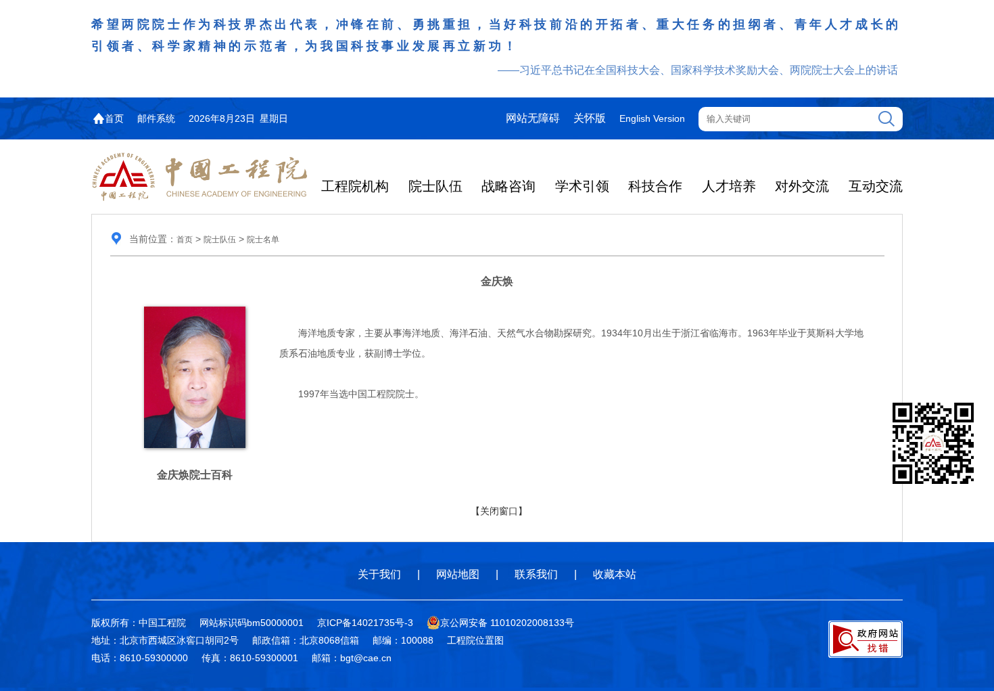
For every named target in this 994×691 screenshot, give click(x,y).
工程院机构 (355, 186)
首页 (114, 118)
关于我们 (379, 574)
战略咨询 (508, 186)
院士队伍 (435, 186)
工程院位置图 (475, 640)
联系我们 (536, 574)
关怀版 (589, 118)
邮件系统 (156, 118)
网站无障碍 (533, 118)
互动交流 (876, 186)
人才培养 (729, 186)
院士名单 (263, 239)
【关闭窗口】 (499, 511)
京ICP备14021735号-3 (365, 622)
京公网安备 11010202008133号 (507, 622)
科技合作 (655, 186)
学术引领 (582, 186)
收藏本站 (614, 574)
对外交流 (802, 186)
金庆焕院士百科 (195, 475)
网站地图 (457, 574)
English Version (652, 118)
